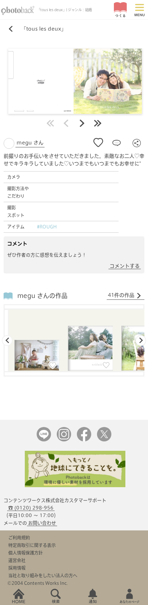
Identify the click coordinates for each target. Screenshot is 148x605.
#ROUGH (47, 226)
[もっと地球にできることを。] (75, 485)
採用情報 (17, 568)
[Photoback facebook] (84, 439)
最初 (50, 123)
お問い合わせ (42, 523)
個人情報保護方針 (25, 553)
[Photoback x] (104, 439)
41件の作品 (121, 295)
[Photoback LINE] (44, 439)
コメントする (125, 265)
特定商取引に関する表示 (32, 545)
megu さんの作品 (42, 296)
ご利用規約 (19, 537)
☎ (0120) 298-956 (31, 508)
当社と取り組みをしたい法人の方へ (42, 575)
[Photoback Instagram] (64, 439)
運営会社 (17, 560)
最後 (97, 123)
